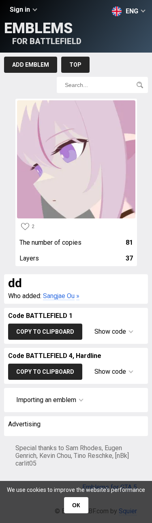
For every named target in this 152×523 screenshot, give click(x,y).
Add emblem (30, 64)
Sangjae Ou (59, 296)
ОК (76, 505)
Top (75, 64)
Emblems (42, 33)
